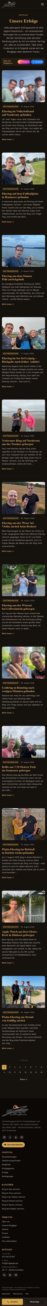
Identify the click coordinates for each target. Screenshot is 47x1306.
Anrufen (12, 1302)
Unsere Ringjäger (9, 1225)
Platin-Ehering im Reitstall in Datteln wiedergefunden (18, 851)
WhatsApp (34, 1302)
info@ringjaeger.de (10, 1263)
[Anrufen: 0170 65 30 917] (4, 1275)
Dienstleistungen (9, 1157)
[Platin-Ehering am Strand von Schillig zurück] (23, 992)
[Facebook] (10, 1137)
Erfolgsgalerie (8, 1168)
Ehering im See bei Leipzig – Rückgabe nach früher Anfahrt (20, 360)
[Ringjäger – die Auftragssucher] (9, 4)
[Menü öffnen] (42, 4)
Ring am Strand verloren (12, 1201)
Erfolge (5, 1172)
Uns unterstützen (9, 1241)
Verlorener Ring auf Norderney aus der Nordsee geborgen (21, 442)
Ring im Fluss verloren (11, 1193)
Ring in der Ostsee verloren (13, 1197)
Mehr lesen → (8, 139)
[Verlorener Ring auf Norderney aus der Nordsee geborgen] (23, 416)
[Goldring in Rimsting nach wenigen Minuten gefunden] (23, 663)
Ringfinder (6, 1164)
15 (36, 1072)
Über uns (6, 1221)
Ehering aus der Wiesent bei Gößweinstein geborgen (18, 607)
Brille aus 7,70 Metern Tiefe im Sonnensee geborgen (19, 768)
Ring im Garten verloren (12, 1205)
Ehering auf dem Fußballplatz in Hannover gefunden (20, 195)
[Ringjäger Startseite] (15, 1110)
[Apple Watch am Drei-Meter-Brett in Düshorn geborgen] (23, 907)
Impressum (6, 1294)
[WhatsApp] (15, 1137)
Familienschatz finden (11, 1160)
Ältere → (23, 1079)
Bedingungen (7, 1176)
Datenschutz (18, 1294)
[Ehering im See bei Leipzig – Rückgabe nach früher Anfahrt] (23, 333)
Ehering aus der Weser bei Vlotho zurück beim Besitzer (19, 524)
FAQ (27, 1294)
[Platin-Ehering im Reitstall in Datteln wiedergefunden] (23, 824)
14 (31, 1072)
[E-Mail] (21, 1137)
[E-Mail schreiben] (15, 1275)
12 (20, 1072)
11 (15, 1072)
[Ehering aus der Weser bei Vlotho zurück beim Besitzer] (23, 498)
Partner (5, 1229)
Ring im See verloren (11, 1189)
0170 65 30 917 (8, 1257)
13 (25, 1072)
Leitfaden (6, 1237)
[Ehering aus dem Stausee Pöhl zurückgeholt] (23, 251)
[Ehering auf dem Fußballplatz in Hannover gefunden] (23, 169)
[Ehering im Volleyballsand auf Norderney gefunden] (23, 86)
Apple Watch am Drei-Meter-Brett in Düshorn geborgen (20, 933)
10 (9, 1072)
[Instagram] (4, 1137)
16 (41, 1072)
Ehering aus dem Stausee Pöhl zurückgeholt (17, 277)
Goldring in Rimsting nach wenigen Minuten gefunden (18, 689)
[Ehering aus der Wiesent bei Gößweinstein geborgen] (23, 580)
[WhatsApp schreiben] (10, 1275)
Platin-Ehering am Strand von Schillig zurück (17, 1018)
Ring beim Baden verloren (13, 1209)
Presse (5, 1233)
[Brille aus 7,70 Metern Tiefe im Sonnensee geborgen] (23, 742)
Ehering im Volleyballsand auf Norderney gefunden (18, 113)
